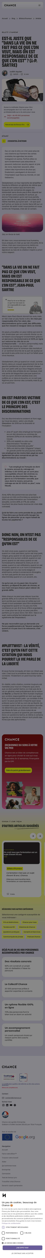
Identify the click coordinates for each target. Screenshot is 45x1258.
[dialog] (22, 1224)
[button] (22, 1243)
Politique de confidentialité (11, 1223)
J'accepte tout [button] (22, 1248)
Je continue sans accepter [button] (22, 1253)
